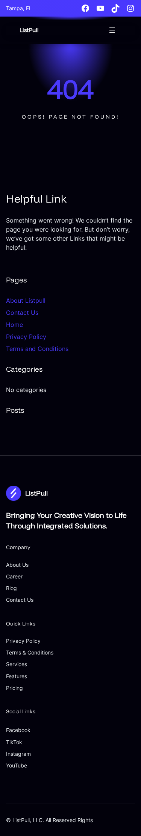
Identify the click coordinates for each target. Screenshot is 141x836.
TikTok (14, 742)
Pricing (14, 688)
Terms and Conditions (37, 348)
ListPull (29, 30)
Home (14, 324)
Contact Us (22, 312)
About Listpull (25, 300)
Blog (11, 588)
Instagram (18, 754)
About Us (17, 564)
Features (16, 676)
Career (14, 576)
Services (16, 664)
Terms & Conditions (29, 652)
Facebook (18, 730)
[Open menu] (112, 30)
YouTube (16, 765)
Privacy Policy (26, 336)
